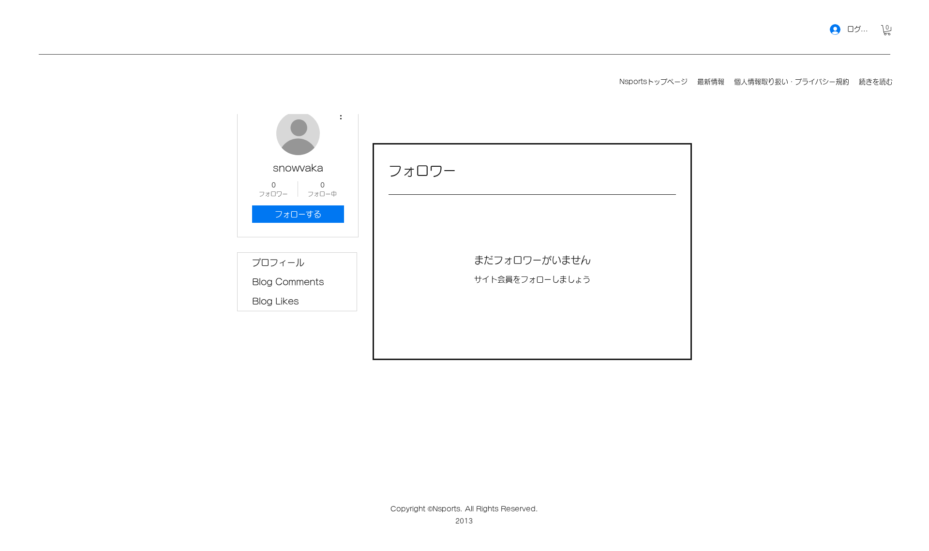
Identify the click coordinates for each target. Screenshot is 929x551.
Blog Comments (288, 281)
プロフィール (278, 262)
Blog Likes (275, 301)
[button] (887, 30)
